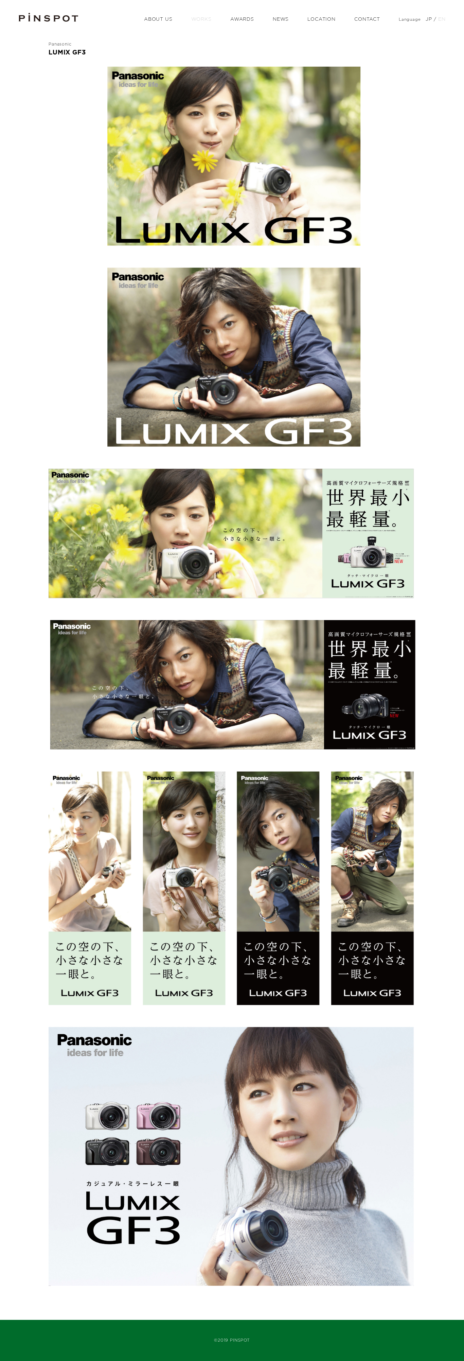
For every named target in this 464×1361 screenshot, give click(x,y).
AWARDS (242, 19)
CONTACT (367, 19)
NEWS (281, 19)
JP (429, 19)
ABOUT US (158, 19)
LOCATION (321, 19)
